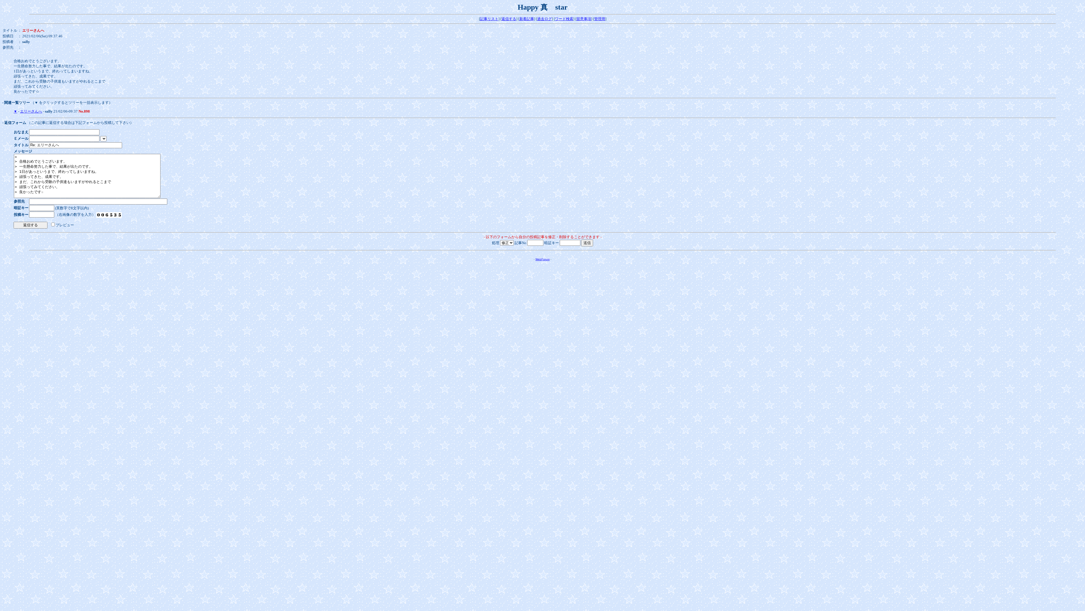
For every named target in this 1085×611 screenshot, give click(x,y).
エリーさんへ (31, 111)
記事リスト (489, 19)
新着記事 (526, 19)
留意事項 (583, 19)
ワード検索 (564, 19)
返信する (509, 19)
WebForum (542, 259)
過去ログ (544, 19)
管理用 (599, 19)
